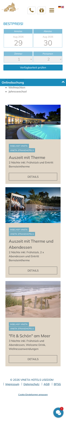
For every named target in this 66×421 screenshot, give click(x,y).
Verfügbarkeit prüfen (33, 67)
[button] (58, 413)
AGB (47, 384)
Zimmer (18, 53)
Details (33, 176)
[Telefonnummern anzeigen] (31, 10)
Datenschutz (31, 384)
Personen (48, 53)
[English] (62, 7)
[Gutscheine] (41, 10)
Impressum (12, 384)
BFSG (57, 384)
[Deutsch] (59, 7)
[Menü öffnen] (51, 10)
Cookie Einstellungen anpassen (33, 394)
